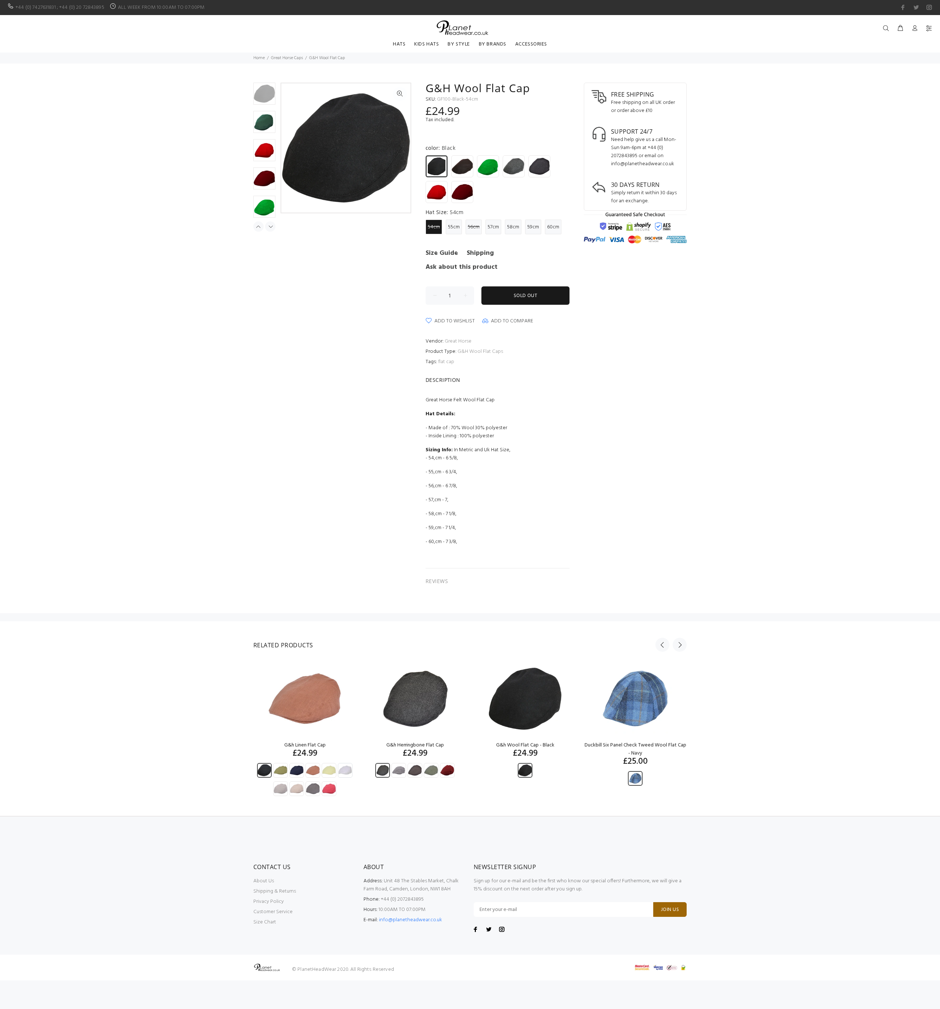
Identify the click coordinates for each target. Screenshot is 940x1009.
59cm (533, 227)
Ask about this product (462, 267)
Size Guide (442, 253)
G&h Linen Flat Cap (305, 745)
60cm (553, 227)
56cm (474, 227)
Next (400, 148)
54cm (434, 227)
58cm (513, 227)
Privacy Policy (268, 901)
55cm (454, 227)
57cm (493, 227)
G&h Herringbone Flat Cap (415, 745)
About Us (263, 881)
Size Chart (264, 922)
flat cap (446, 362)
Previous (292, 148)
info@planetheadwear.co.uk (410, 920)
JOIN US (670, 909)
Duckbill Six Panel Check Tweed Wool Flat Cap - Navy (635, 749)
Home (259, 58)
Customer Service (273, 912)
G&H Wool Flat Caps (480, 351)
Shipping (480, 253)
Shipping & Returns (274, 891)
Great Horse (458, 341)
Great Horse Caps (287, 58)
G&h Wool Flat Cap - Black (525, 745)
